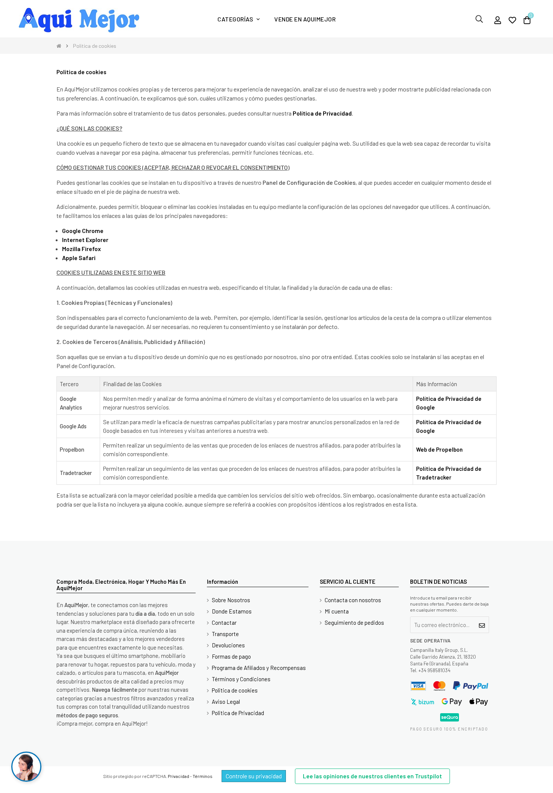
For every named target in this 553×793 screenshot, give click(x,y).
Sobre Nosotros (231, 600)
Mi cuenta (337, 611)
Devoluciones (228, 645)
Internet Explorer (85, 239)
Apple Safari (79, 257)
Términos (203, 776)
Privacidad (178, 776)
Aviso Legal (226, 701)
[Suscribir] (482, 624)
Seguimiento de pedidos (354, 622)
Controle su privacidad (254, 775)
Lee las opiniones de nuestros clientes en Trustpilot (372, 776)
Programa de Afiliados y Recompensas (259, 667)
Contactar (224, 622)
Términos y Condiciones (241, 679)
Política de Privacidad (322, 113)
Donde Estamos (232, 611)
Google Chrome (82, 230)
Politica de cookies (235, 690)
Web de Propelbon (439, 449)
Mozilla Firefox (81, 248)
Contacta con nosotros (353, 600)
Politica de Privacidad (238, 712)
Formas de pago (231, 656)
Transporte (225, 633)
